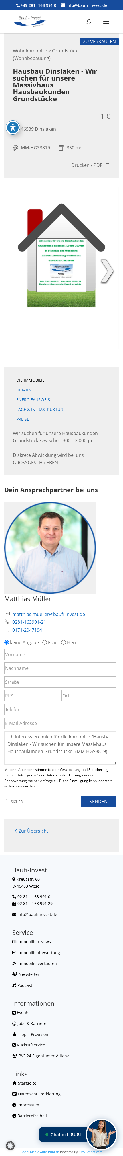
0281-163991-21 (29, 622)
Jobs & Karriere (31, 1023)
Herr (72, 642)
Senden (99, 801)
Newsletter (28, 974)
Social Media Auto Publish (40, 1152)
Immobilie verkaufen (36, 963)
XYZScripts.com (91, 1152)
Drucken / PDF (86, 165)
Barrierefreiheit (31, 1115)
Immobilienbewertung (38, 952)
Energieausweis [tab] (33, 399)
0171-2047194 (27, 630)
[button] (10, 1145)
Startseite (26, 1083)
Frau (53, 642)
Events (22, 1012)
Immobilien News (33, 941)
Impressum (27, 1105)
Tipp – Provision (32, 1034)
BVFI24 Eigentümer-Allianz (43, 1055)
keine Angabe (24, 642)
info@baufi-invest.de (37, 914)
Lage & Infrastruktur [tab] (39, 409)
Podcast (24, 985)
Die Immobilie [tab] (30, 380)
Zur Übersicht (33, 831)
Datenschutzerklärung (39, 1094)
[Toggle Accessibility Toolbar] (13, 127)
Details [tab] (23, 390)
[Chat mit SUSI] (101, 1134)
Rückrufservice (30, 1045)
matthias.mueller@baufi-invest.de (48, 614)
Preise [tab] (22, 419)
